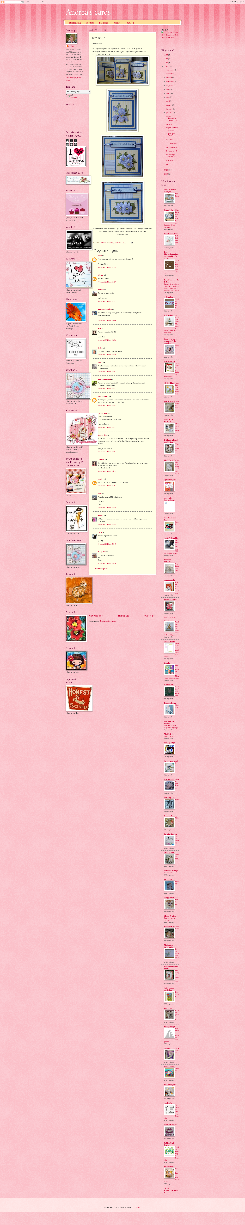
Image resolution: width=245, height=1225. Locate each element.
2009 (166, 174)
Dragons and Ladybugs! (177, 389)
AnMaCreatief (169, 641)
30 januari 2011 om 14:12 (107, 388)
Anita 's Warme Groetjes (170, 190)
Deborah (101, 459)
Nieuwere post (96, 615)
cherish (177, 346)
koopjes (90, 22)
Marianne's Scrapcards (168, 946)
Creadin (167, 663)
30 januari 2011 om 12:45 (107, 320)
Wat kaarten (177, 901)
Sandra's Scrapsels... (168, 560)
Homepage (123, 615)
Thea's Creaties (170, 916)
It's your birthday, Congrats (172, 128)
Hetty (100, 532)
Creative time (177, 1070)
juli (167, 89)
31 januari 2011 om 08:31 (107, 563)
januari (169, 112)
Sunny (177, 929)
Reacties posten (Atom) (108, 621)
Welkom (177, 1051)
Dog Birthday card (177, 567)
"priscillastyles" (170, 479)
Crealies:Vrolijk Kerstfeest (177, 691)
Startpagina (75, 22)
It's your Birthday (177, 784)
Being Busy (168, 879)
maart (168, 105)
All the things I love (171, 383)
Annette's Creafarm (171, 1048)
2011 (166, 66)
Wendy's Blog (169, 1066)
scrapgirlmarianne (171, 897)
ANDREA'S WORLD (168, 420)
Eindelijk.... (177, 882)
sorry (167, 164)
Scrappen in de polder (169, 619)
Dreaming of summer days (177, 975)
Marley (100, 479)
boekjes (117, 22)
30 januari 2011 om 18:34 (107, 524)
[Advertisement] (122, 594)
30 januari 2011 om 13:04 (107, 340)
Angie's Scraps (169, 1103)
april (168, 101)
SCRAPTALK (169, 1166)
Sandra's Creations (171, 926)
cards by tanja (169, 742)
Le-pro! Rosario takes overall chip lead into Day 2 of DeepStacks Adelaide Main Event (171, 287)
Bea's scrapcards (170, 599)
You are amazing (177, 839)
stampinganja (103, 396)
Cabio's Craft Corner (169, 1144)
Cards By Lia (169, 797)
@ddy (100, 362)
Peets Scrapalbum (171, 234)
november (170, 74)
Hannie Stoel (103, 413)
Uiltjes (177, 819)
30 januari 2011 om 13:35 (107, 354)
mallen (130, 22)
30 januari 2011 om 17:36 (107, 507)
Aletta (100, 348)
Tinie (100, 255)
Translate (74, 97)
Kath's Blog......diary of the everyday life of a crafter (171, 255)
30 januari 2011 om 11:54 (107, 282)
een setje (169, 124)
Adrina (100, 275)
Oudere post (150, 615)
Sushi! (177, 523)
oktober (169, 77)
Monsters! (177, 706)
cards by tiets (169, 852)
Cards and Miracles (171, 779)
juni (168, 93)
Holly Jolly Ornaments (177, 239)
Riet (99, 328)
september (170, 81)
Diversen (103, 22)
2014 (166, 55)
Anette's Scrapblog (171, 538)
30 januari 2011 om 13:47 (107, 371)
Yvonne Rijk (102, 435)
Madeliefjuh (169, 734)
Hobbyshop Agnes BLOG (171, 967)
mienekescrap (169, 684)
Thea (100, 493)
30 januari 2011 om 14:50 (107, 427)
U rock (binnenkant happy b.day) (171, 118)
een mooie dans (171, 147)
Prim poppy (177, 994)
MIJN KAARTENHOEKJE (171, 1190)
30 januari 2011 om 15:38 (107, 471)
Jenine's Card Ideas (171, 210)
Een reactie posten (101, 568)
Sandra (100, 515)
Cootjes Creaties (170, 1124)
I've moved (168, 873)
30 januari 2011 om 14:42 (107, 405)
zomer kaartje (168, 736)
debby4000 (102, 551)
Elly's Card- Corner (171, 460)
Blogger (137, 1207)
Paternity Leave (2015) (169, 919)
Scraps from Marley (171, 761)
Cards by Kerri (169, 361)
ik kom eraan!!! (171, 151)
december (170, 70)
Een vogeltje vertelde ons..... (172, 155)
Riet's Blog (168, 1008)
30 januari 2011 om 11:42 (107, 267)
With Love (177, 195)
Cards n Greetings (171, 870)
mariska (101, 289)
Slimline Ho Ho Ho (177, 303)
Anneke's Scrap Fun (170, 519)
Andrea (71, 46)
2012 (166, 62)
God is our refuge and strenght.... (177, 467)
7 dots (176, 764)
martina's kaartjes (105, 309)
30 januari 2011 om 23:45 (107, 544)
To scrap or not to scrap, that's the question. (170, 341)
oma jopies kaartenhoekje (169, 499)
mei (167, 97)
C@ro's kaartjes (170, 315)
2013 (166, 58)
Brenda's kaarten (170, 834)
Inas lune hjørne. (170, 1084)
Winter (177, 800)
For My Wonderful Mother (177, 954)
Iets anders (169, 139)
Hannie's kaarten (170, 816)
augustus (169, 85)
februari (169, 109)
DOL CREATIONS (171, 401)
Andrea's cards (88, 12)
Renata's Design (170, 703)
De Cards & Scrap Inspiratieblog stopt (171, 726)
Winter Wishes (177, 447)
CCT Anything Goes (177, 427)
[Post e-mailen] (132, 242)
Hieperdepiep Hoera (170, 134)
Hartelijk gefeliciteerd (177, 1014)
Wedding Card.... (177, 406)
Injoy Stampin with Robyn (171, 281)
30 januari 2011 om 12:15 (107, 301)
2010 (166, 170)
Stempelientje (169, 1026)
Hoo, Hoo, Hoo (171, 143)
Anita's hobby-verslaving (169, 989)
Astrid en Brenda (104, 379)
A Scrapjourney (170, 297)
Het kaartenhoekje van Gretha (171, 441)
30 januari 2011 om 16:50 (107, 485)
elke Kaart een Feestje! (169, 722)
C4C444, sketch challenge (177, 587)
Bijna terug (170, 160)
